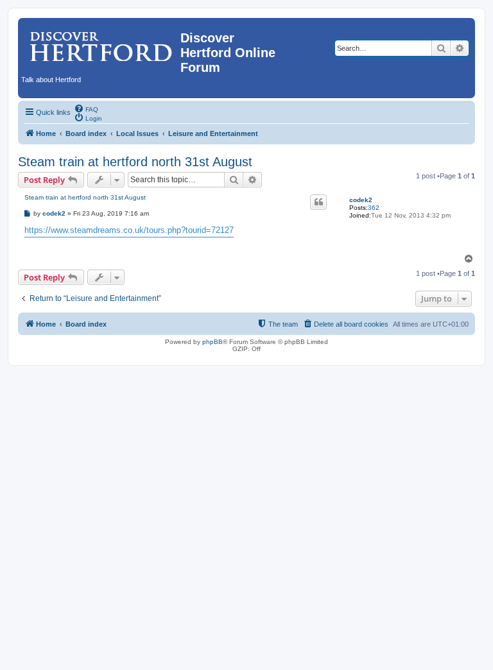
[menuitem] (86, 108)
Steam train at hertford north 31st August (135, 162)
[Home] (100, 41)
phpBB (212, 341)
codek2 (360, 199)
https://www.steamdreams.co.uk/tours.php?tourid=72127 (129, 230)
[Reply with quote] (318, 202)
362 (373, 207)
